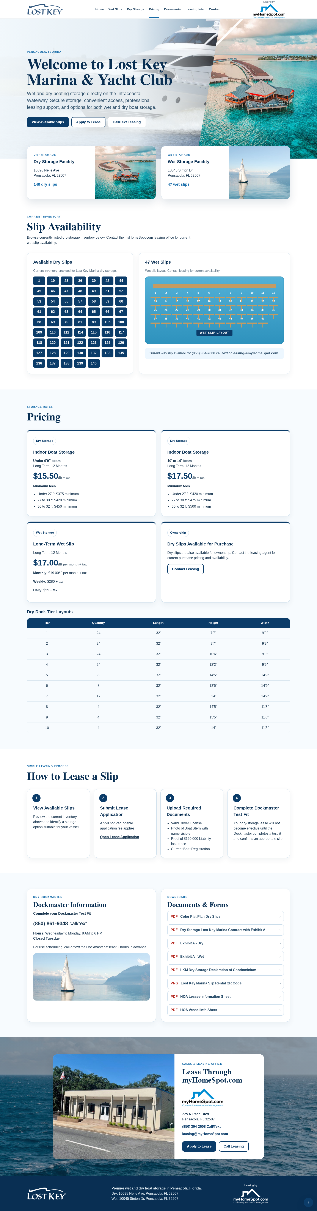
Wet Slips (115, 9)
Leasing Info (195, 9)
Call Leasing (234, 1146)
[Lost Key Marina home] (47, 9)
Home (99, 9)
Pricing (154, 9)
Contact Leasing (185, 569)
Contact (215, 9)
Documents (172, 9)
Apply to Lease (88, 122)
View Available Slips (48, 122)
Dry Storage (135, 9)
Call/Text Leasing (127, 122)
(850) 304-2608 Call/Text (201, 1126)
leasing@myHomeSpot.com (205, 1134)
